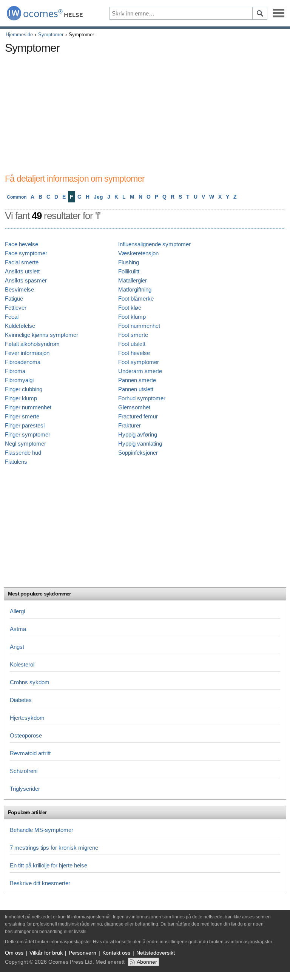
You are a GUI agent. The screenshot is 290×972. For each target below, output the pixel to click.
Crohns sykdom (29, 682)
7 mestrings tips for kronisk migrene (54, 847)
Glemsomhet (134, 407)
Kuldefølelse (20, 325)
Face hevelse (21, 244)
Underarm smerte (140, 371)
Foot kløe (129, 307)
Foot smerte (133, 335)
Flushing (128, 262)
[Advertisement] (143, 110)
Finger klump (21, 398)
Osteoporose (26, 735)
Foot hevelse (134, 353)
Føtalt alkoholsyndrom (32, 344)
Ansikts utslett (22, 271)
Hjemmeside (19, 34)
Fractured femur (138, 416)
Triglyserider (25, 788)
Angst (17, 646)
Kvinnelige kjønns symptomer (41, 335)
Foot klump (132, 316)
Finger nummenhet (28, 407)
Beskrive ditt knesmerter (40, 883)
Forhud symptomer (141, 398)
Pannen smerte (137, 380)
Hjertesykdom (27, 717)
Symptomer (50, 34)
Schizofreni (23, 771)
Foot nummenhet (139, 325)
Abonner (147, 962)
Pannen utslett (135, 389)
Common (16, 197)
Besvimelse (19, 289)
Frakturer (129, 425)
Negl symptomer (25, 443)
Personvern (82, 953)
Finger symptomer (27, 434)
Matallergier (132, 280)
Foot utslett (131, 344)
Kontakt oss (116, 953)
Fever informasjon (27, 353)
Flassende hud (23, 452)
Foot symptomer (138, 362)
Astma (18, 629)
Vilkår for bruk (46, 953)
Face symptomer (26, 253)
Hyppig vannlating (140, 443)
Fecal (12, 316)
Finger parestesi (25, 425)
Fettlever (15, 307)
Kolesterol (22, 664)
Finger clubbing (23, 389)
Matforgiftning (134, 289)
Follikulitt (128, 271)
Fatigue (14, 298)
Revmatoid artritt (30, 753)
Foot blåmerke (136, 298)
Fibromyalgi (19, 380)
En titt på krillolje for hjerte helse (48, 865)
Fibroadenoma (22, 362)
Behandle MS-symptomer (41, 830)
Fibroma (15, 371)
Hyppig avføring (137, 434)
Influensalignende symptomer (154, 244)
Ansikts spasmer (26, 280)
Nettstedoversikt (155, 953)
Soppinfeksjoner (138, 452)
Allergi (17, 611)
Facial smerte (22, 262)
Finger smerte (22, 416)
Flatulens (16, 461)
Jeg (98, 197)
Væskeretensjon (138, 253)
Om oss (14, 953)
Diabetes (21, 700)
